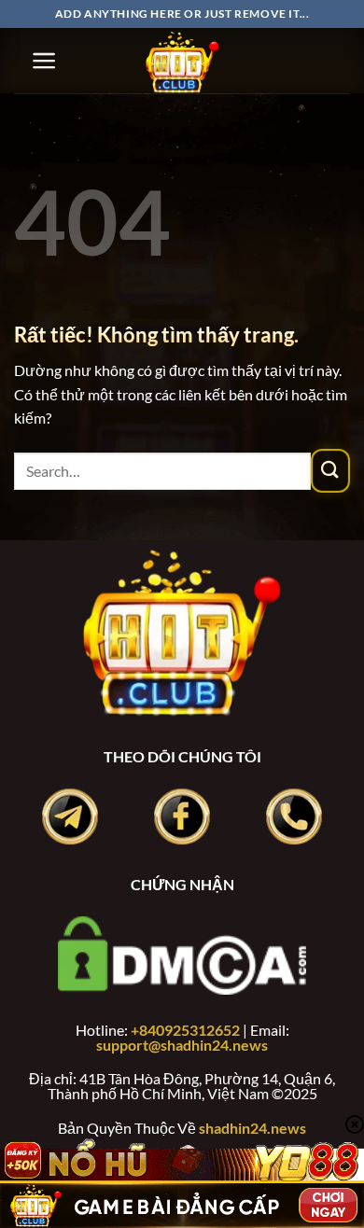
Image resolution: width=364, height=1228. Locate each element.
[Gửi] (330, 470)
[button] (44, 61)
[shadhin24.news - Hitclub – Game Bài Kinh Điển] (182, 60)
